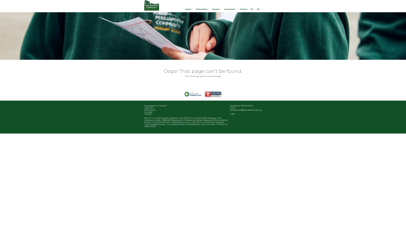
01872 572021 (247, 106)
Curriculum (229, 9)
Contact (244, 9)
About (188, 9)
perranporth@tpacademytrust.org (246, 110)
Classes (215, 9)
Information (202, 9)
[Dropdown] (252, 9)
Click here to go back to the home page (203, 76)
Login (232, 114)
